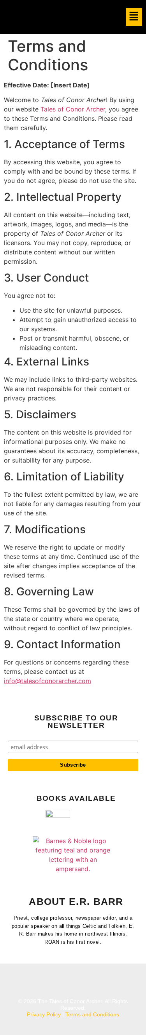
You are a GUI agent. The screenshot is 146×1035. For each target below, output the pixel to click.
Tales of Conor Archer (72, 109)
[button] (134, 17)
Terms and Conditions (92, 1014)
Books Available (76, 798)
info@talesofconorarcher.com (47, 681)
